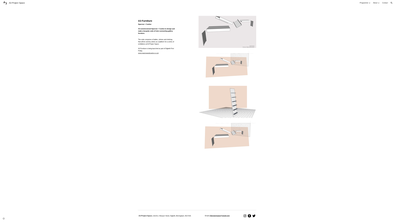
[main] (156, 38)
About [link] (375, 3)
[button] (391, 2)
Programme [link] (364, 3)
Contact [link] (385, 3)
